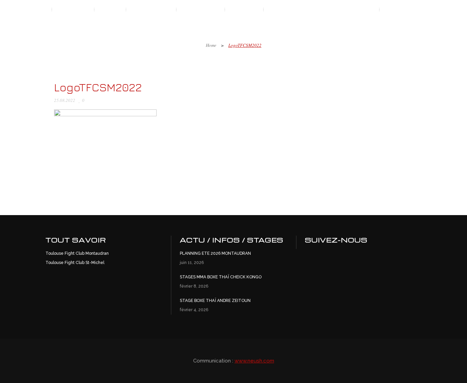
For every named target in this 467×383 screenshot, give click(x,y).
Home (211, 45)
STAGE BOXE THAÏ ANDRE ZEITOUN (215, 300)
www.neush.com (254, 361)
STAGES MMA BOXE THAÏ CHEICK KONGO (221, 277)
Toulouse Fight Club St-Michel (74, 262)
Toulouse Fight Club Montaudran (77, 253)
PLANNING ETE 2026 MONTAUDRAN (215, 253)
